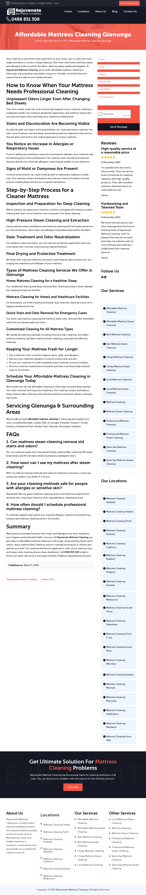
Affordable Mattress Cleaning (116, 310)
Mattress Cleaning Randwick (115, 725)
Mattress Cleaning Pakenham (115, 623)
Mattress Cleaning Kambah (115, 583)
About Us (100, 11)
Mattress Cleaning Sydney (119, 674)
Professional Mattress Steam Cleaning (117, 436)
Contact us (130, 11)
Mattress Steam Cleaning (119, 411)
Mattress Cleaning (115, 402)
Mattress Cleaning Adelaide (115, 500)
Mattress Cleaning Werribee (115, 662)
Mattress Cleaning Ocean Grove (119, 609)
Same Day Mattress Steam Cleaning (119, 462)
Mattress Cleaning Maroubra (115, 699)
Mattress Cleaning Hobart (119, 511)
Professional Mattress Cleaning (117, 423)
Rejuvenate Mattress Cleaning (22, 70)
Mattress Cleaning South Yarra (119, 649)
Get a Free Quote (129, 3)
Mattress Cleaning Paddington (115, 712)
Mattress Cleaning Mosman (115, 686)
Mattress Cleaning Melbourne (115, 598)
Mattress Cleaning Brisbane (115, 532)
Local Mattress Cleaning (118, 379)
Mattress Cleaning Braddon (115, 557)
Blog (114, 11)
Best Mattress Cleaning (118, 334)
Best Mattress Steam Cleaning (117, 346)
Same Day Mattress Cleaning (116, 449)
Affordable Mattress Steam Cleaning (120, 323)
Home (68, 11)
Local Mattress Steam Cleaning (117, 391)
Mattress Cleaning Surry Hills (118, 738)
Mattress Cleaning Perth (119, 521)
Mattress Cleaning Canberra (115, 545)
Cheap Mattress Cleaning (119, 357)
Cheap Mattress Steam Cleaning (118, 368)
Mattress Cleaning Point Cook (118, 636)
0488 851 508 (25, 19)
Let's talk (73, 787)
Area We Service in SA (55, 41)
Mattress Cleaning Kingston (115, 570)
